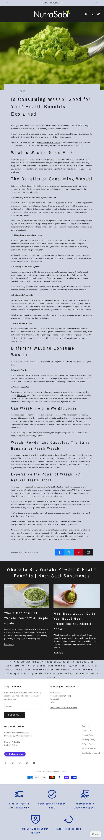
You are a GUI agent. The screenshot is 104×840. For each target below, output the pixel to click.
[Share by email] (88, 552)
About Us (86, 726)
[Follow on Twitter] (12, 763)
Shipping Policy (88, 739)
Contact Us (86, 730)
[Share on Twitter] (69, 552)
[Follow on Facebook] (5, 763)
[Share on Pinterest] (78, 552)
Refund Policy (88, 744)
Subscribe (14, 715)
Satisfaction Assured (91, 753)
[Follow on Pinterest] (26, 763)
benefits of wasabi (32, 203)
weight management (79, 418)
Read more (9, 644)
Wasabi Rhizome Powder (22, 504)
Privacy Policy (88, 735)
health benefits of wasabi (49, 142)
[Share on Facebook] (59, 552)
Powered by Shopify (60, 771)
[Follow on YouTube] (33, 763)
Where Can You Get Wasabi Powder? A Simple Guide (26, 618)
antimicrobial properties (57, 272)
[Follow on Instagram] (19, 763)
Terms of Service (89, 748)
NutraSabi (21, 395)
